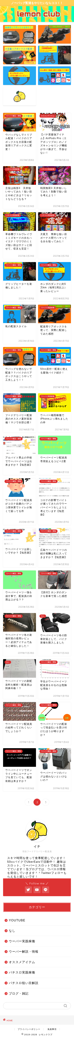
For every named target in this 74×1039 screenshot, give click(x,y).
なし (12, 930)
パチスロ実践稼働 (22, 972)
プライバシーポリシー (29, 1029)
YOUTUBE (17, 920)
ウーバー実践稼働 (22, 941)
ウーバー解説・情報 (23, 951)
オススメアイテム (22, 962)
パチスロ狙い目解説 (23, 983)
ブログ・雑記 (19, 993)
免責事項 (52, 1029)
